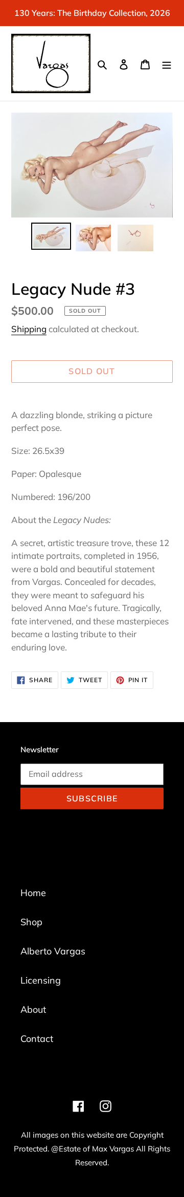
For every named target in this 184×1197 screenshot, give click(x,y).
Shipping (29, 328)
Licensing (40, 980)
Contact (36, 1038)
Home (33, 893)
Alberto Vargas (52, 951)
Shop (31, 922)
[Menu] (166, 64)
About (33, 1009)
